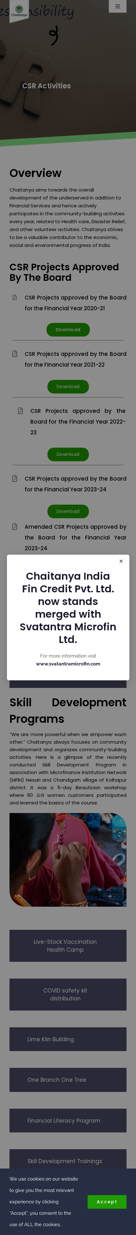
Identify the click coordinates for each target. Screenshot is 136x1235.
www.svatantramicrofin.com (68, 664)
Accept (107, 1202)
